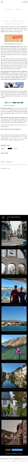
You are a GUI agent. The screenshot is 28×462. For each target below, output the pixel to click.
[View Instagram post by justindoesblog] (25, 244)
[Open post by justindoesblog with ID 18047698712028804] (14, 261)
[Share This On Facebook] (5, 162)
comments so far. (5, 168)
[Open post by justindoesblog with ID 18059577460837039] (14, 375)
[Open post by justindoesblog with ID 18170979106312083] (14, 290)
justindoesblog (14, 222)
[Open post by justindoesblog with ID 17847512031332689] (14, 233)
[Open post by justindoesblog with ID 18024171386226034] (14, 347)
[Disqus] (5, 185)
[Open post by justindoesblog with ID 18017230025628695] (14, 432)
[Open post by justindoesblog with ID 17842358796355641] (14, 318)
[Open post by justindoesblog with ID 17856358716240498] (14, 404)
